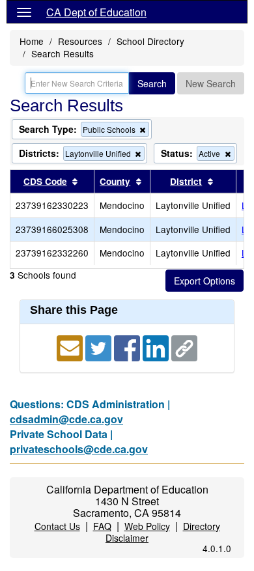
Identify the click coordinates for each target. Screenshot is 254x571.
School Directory (150, 41)
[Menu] (24, 11)
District (186, 181)
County (115, 181)
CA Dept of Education (96, 12)
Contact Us (57, 526)
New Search (211, 83)
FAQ (102, 526)
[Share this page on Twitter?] (99, 346)
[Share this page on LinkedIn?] (157, 346)
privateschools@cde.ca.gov (79, 448)
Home (32, 41)
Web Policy (147, 526)
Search (152, 83)
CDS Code (45, 181)
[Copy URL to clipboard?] (184, 346)
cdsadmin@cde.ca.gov (66, 418)
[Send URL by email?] (71, 346)
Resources (80, 41)
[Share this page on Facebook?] (128, 346)
